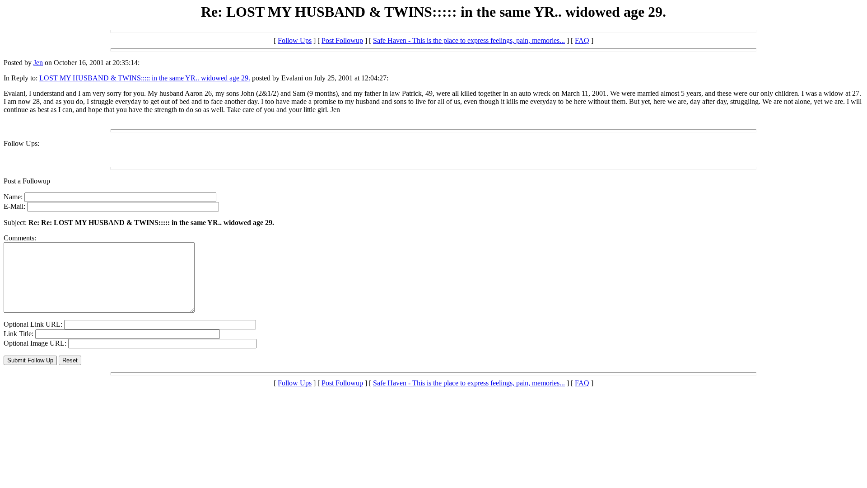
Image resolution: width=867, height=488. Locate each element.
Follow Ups (295, 40)
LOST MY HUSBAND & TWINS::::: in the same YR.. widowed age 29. (144, 78)
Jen (38, 62)
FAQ (582, 40)
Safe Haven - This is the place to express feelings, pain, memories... (469, 40)
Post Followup (342, 40)
